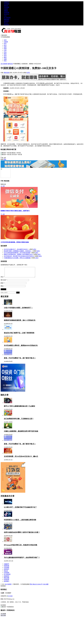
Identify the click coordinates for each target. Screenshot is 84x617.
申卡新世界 (7, 17)
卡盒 (5, 16)
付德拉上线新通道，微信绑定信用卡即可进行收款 (21, 431)
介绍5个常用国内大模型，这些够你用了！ (18, 308)
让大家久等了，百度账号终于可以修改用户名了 (20, 507)
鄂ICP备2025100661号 (36, 584)
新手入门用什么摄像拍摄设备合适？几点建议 (19, 406)
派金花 (6, 5)
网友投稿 (7, 72)
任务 (5, 50)
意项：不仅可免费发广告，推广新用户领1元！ (20, 358)
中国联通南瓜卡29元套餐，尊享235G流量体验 (17, 258)
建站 (5, 57)
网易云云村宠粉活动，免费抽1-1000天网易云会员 (18, 254)
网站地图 (6, 577)
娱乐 (5, 45)
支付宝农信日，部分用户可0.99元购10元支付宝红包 (19, 256)
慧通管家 (6, 12)
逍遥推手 (6, 21)
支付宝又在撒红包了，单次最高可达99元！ (16, 249)
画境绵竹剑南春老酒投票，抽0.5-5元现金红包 (19, 320)
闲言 (5, 60)
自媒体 (6, 41)
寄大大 (6, 22)
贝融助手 (6, 2)
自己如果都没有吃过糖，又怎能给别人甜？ (19, 418)
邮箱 (2, 283)
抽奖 (65, 83)
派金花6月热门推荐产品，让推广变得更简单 (19, 333)
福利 (5, 47)
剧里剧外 (6, 24)
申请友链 (6, 579)
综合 (5, 52)
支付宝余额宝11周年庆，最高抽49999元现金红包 (21, 345)
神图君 (6, 10)
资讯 (5, 55)
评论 (2, 277)
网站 (2, 286)
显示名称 (4, 280)
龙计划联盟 (4, 63)
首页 (5, 40)
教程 (5, 53)
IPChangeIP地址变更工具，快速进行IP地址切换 (20, 545)
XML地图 (45, 584)
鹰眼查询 (6, 19)
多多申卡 (6, 14)
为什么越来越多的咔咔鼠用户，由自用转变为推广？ (22, 557)
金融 (5, 59)
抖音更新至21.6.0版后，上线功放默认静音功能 (20, 520)
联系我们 (6, 581)
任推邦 (6, 9)
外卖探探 (6, 4)
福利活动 (10, 63)
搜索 (18, 292)
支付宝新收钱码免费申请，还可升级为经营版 (17, 252)
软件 (5, 43)
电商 (5, 48)
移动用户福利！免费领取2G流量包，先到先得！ (18, 251)
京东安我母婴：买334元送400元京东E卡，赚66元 (21, 456)
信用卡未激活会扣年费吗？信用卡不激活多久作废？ (22, 532)
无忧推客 (6, 7)
